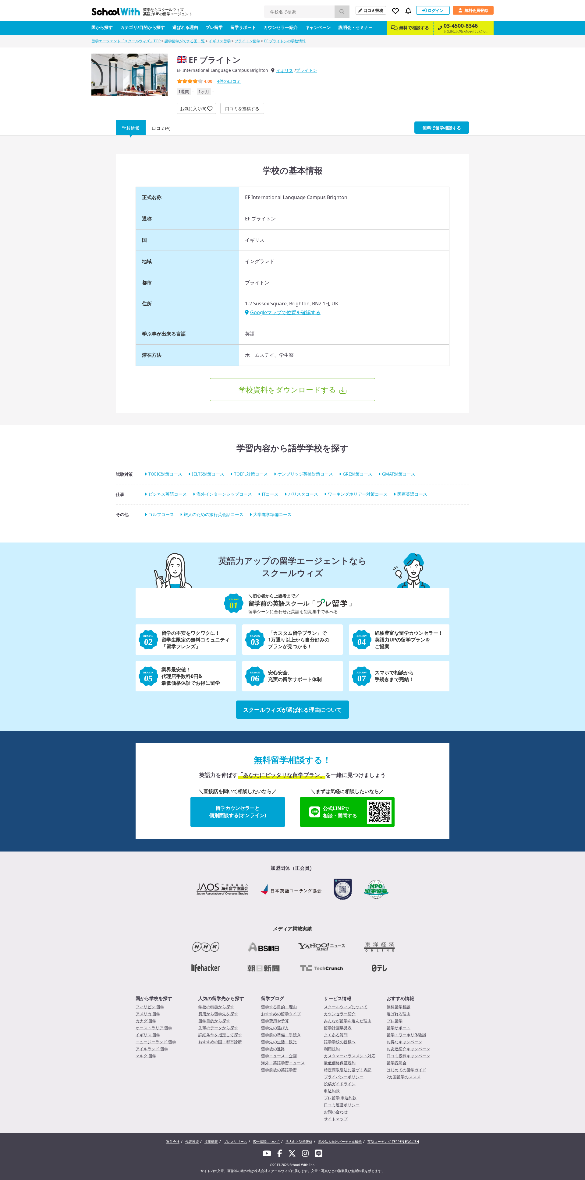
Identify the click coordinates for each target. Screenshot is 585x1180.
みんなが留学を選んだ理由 (347, 1021)
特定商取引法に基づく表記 (347, 1070)
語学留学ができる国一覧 (185, 41)
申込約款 (332, 1091)
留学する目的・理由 (279, 1007)
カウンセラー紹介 (281, 27)
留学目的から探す (214, 1021)
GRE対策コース (357, 474)
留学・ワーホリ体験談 (406, 1035)
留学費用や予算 (275, 1021)
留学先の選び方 (275, 1028)
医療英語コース (412, 494)
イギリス (284, 70)
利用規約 (332, 1049)
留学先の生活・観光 (279, 1042)
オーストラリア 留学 (154, 1028)
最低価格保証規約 (340, 1063)
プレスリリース (235, 1141)
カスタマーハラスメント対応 (349, 1056)
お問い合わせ (336, 1112)
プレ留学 (214, 27)
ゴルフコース (161, 514)
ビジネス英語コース (167, 494)
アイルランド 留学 (152, 1049)
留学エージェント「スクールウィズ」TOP (126, 41)
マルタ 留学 (146, 1056)
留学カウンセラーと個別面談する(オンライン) (237, 812)
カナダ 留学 (146, 1021)
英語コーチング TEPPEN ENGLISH (393, 1141)
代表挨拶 (192, 1141)
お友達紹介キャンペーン (408, 1049)
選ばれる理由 (185, 27)
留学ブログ (272, 998)
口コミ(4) (161, 128)
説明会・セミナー (356, 27)
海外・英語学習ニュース (283, 1063)
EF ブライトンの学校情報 (285, 41)
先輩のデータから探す (218, 1028)
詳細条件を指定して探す (220, 1035)
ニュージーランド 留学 (156, 1042)
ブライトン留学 (247, 41)
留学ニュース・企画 (279, 1056)
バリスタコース (303, 494)
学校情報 (131, 128)
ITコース (270, 494)
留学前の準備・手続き (281, 1035)
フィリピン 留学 (150, 1007)
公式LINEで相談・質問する (340, 812)
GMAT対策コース (398, 474)
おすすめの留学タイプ (281, 1014)
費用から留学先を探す (218, 1014)
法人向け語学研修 (298, 1141)
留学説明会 (396, 1063)
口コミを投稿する (242, 108)
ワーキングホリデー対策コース (358, 494)
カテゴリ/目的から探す (142, 27)
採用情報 (211, 1141)
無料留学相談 (398, 1007)
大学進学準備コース (272, 514)
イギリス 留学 (148, 1035)
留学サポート (243, 27)
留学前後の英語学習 (279, 1070)
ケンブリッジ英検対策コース (305, 474)
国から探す (102, 27)
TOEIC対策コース (165, 474)
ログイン (436, 10)
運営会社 (172, 1141)
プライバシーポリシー (343, 1077)
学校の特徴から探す (216, 1007)
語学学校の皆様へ (340, 1042)
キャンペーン (318, 27)
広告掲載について (266, 1141)
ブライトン (306, 70)
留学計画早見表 (338, 1028)
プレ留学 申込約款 (340, 1098)
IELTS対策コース (208, 474)
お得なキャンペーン (404, 1042)
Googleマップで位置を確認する (285, 312)
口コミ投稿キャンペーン (408, 1056)
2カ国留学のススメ (403, 1077)
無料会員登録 (476, 10)
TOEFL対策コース (251, 474)
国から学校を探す (154, 998)
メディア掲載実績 (292, 928)
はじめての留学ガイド (406, 1070)
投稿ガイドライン (340, 1084)
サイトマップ (336, 1119)
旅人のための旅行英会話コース (213, 514)
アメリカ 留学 (148, 1014)
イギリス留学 (220, 41)
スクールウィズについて (345, 1007)
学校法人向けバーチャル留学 (340, 1141)
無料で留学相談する (442, 128)
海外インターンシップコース (224, 494)
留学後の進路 (273, 1049)
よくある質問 (336, 1035)
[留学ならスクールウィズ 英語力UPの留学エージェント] (115, 13)
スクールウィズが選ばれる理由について (292, 709)
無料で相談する (414, 27)
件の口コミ (229, 81)
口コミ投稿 (373, 10)
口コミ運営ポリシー (342, 1105)
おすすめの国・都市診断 (220, 1042)
